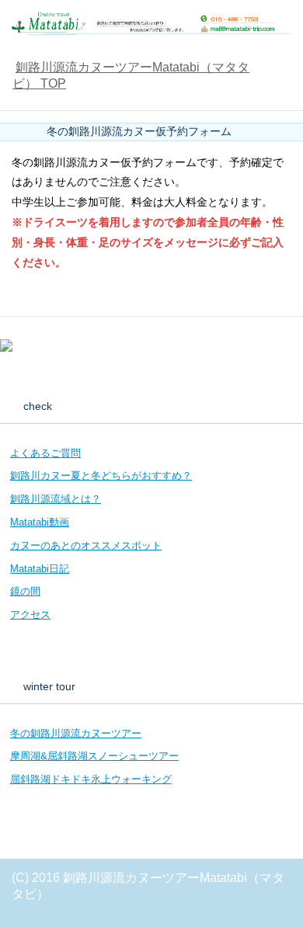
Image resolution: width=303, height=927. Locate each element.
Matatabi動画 (39, 522)
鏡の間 (25, 591)
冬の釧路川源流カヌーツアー (75, 733)
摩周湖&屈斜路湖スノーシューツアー (94, 756)
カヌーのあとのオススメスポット (86, 545)
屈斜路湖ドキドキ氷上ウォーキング (91, 779)
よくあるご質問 (45, 453)
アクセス (30, 614)
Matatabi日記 (39, 569)
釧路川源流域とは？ (55, 499)
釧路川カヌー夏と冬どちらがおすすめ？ (101, 475)
